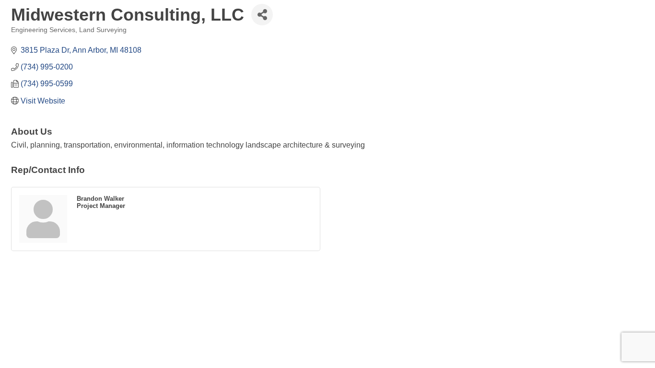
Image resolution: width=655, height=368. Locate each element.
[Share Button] (262, 14)
